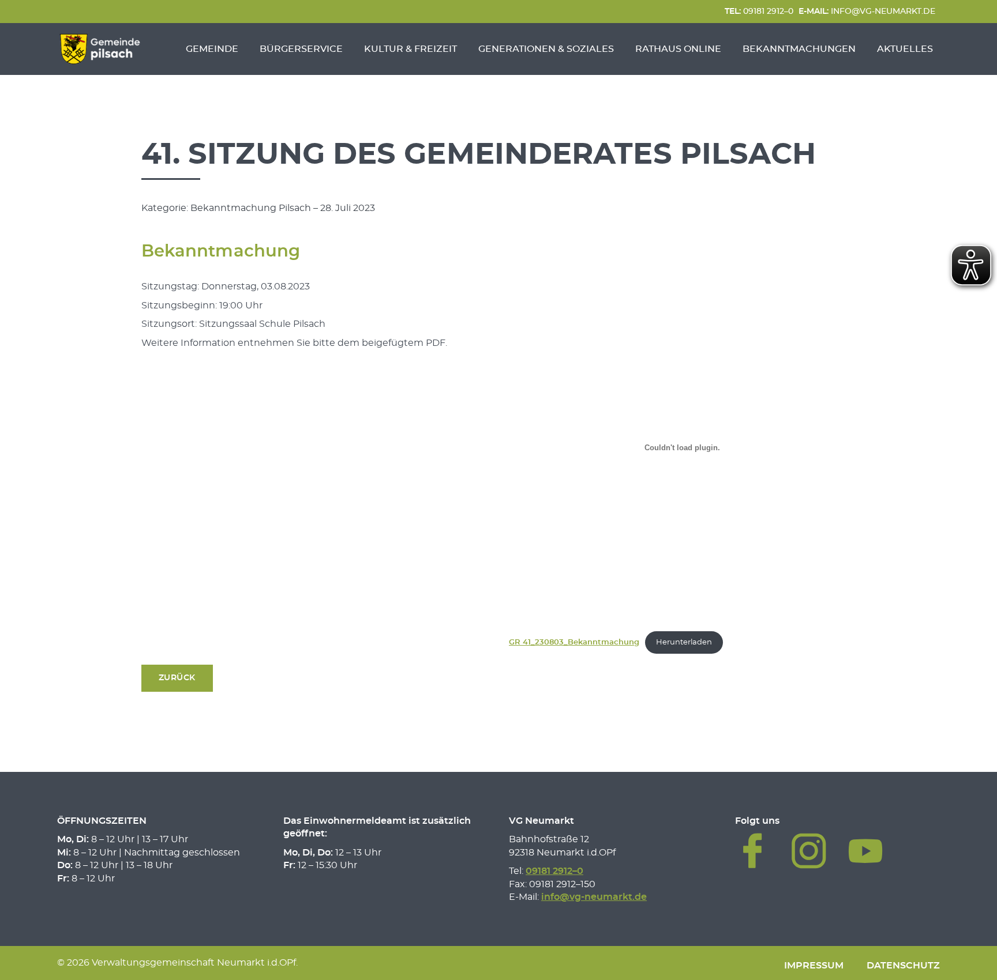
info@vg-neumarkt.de (867, 11)
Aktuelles (905, 49)
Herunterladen (684, 642)
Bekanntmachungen (799, 49)
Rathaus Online (678, 49)
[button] (177, 678)
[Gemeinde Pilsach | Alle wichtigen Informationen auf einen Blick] (100, 49)
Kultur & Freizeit (410, 49)
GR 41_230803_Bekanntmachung (574, 642)
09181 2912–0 (759, 11)
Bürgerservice (301, 49)
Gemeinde (212, 49)
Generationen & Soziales (546, 49)
